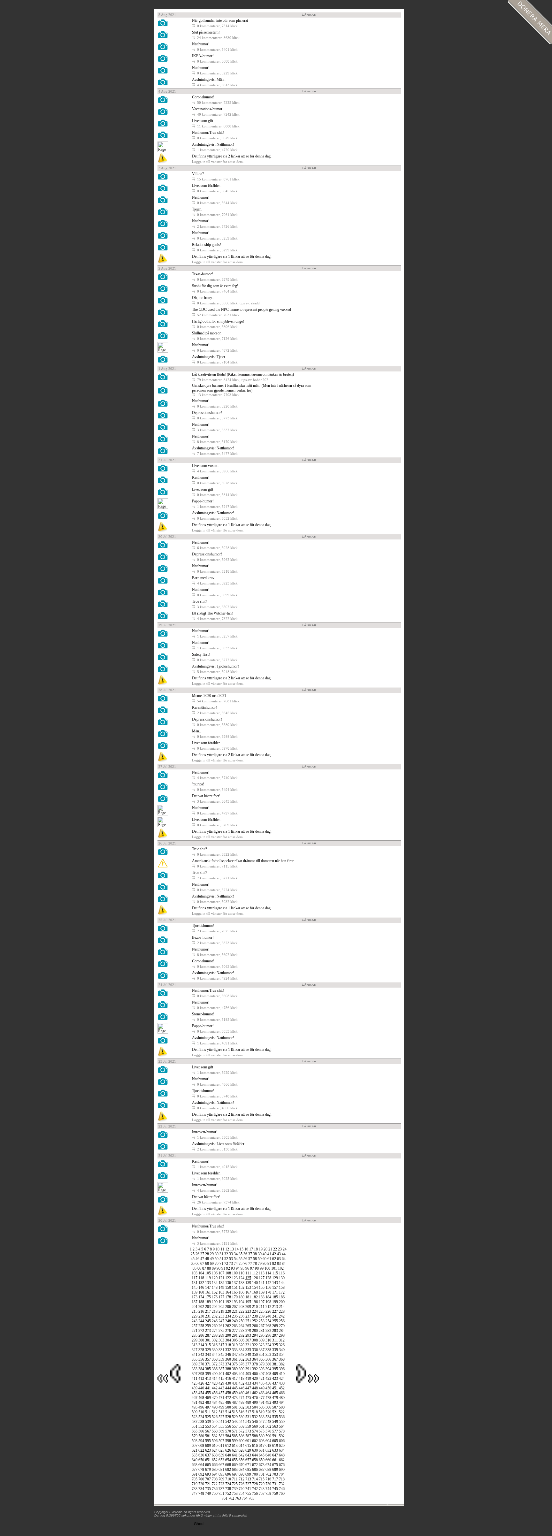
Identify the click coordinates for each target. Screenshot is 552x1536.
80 (264, 1263)
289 (221, 1335)
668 (228, 1465)
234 (228, 1316)
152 (241, 1287)
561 (261, 1426)
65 (193, 1263)
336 (255, 1350)
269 (275, 1326)
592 (282, 1436)
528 (228, 1417)
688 (268, 1469)
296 (268, 1335)
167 (248, 1292)
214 (282, 1306)
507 (275, 1407)
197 (261, 1302)
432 (241, 1383)
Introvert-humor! (205, 1132)
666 (215, 1465)
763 (238, 1498)
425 (194, 1383)
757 (261, 1493)
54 (236, 1259)
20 (265, 1249)
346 (228, 1354)
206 (228, 1306)
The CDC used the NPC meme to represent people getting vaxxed (241, 309)
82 (274, 1263)
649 (194, 1460)
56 (245, 1259)
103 (194, 1273)
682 (228, 1469)
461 (248, 1393)
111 (248, 1273)
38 (255, 1254)
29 (212, 1254)
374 (228, 1364)
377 (248, 1364)
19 (261, 1249)
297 (275, 1335)
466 (282, 1393)
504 (255, 1407)
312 (282, 1340)
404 (241, 1374)
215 (194, 1311)
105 (208, 1273)
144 (282, 1282)
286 (201, 1335)
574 (255, 1431)
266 (255, 1326)
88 (209, 1268)
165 (235, 1292)
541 (221, 1421)
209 (248, 1306)
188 (201, 1302)
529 (235, 1417)
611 (221, 1445)
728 (255, 1484)
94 (238, 1268)
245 (208, 1321)
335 (248, 1350)
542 (228, 1421)
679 (208, 1469)
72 (226, 1263)
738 (228, 1488)
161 (208, 1292)
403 (235, 1374)
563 (275, 1426)
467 (194, 1397)
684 (241, 1469)
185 (275, 1297)
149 (221, 1287)
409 (275, 1374)
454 (201, 1393)
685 (248, 1469)
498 (215, 1407)
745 (275, 1488)
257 (194, 1326)
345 (221, 1354)
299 (194, 1340)
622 (201, 1450)
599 (235, 1441)
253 (261, 1321)
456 (215, 1393)
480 (282, 1397)
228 (282, 1311)
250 (241, 1321)
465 (275, 1393)
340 (282, 1350)
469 (208, 1397)
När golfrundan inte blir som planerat (220, 20)
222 (241, 1311)
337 (261, 1350)
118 (201, 1278)
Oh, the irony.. (203, 297)
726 (241, 1484)
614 (241, 1445)
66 (197, 1263)
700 (255, 1474)
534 (268, 1417)
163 (221, 1292)
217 (208, 1311)
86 (199, 1268)
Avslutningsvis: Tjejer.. (209, 357)
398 (201, 1374)
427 (208, 1383)
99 (262, 1268)
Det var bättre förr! (206, 796)
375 (235, 1364)
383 (194, 1369)
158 (282, 1287)
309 (261, 1340)
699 (248, 1474)
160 (201, 1292)
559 (248, 1426)
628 (241, 1450)
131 (194, 1282)
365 (261, 1359)
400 (215, 1374)
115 (275, 1273)
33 (231, 1254)
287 (208, 1335)
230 (201, 1316)
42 (274, 1254)
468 (201, 1397)
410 (282, 1374)
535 (275, 1417)
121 (221, 1278)
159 (194, 1292)
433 (248, 1383)
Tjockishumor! (203, 925)
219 (221, 1311)
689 (275, 1469)
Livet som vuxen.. (205, 465)
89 (214, 1268)
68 (207, 1263)
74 (236, 1263)
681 (221, 1469)
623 (208, 1450)
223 (248, 1311)
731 (275, 1484)
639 (221, 1455)
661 (275, 1460)
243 (194, 1321)
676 (282, 1465)
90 (218, 1268)
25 (193, 1254)
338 (268, 1350)
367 (275, 1359)
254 (268, 1321)
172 (282, 1292)
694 (215, 1474)
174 (201, 1297)
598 (228, 1441)
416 (228, 1378)
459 (235, 1393)
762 (231, 1498)
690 (282, 1469)
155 (261, 1287)
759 (275, 1493)
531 (248, 1417)
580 (201, 1436)
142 (268, 1282)
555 (221, 1426)
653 (221, 1460)
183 (261, 1297)
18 (256, 1249)
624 (215, 1450)
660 (268, 1460)
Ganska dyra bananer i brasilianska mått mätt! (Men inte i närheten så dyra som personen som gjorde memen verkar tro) (251, 388)
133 (208, 1282)
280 (255, 1330)
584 (228, 1436)
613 (235, 1445)
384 (201, 1369)
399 (208, 1374)
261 (221, 1326)
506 (268, 1407)
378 (255, 1364)
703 (275, 1474)
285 (194, 1335)
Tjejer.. (197, 209)
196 (255, 1302)
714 (255, 1479)
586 (241, 1436)
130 (282, 1278)
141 (261, 1282)
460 (241, 1393)
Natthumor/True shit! (208, 132)
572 (241, 1431)
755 (248, 1493)
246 (215, 1321)
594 (201, 1441)
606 (282, 1441)
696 (228, 1474)
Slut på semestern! (206, 32)
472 (228, 1397)
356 (201, 1359)
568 (215, 1431)
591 (275, 1436)
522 (282, 1412)
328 (201, 1350)
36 (245, 1254)
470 (215, 1397)
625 (221, 1450)
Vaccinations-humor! (208, 109)
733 (194, 1488)
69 (212, 1263)
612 (228, 1445)
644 (255, 1455)
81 (269, 1263)
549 (275, 1421)
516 (241, 1412)
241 (275, 1316)
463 (261, 1393)
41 (269, 1254)
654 (228, 1460)
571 (235, 1431)
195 (248, 1302)
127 (261, 1278)
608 (201, 1445)
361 (235, 1359)
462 (255, 1393)
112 (255, 1273)
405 (248, 1374)
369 (194, 1364)
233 (221, 1316)
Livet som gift (202, 120)
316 (215, 1345)
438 (282, 1383)
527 (221, 1417)
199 (275, 1302)
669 (235, 1465)
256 (282, 1321)
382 (282, 1364)
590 (268, 1436)
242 (282, 1316)
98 (257, 1268)
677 (194, 1469)
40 (264, 1254)
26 (197, 1254)
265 (248, 1326)
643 (248, 1455)
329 (208, 1350)
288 (215, 1335)
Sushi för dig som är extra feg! (215, 286)
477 (261, 1397)
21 (270, 1249)
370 (201, 1364)
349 (248, 1354)
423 (275, 1378)
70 (216, 1263)
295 (261, 1335)
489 (248, 1402)
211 (261, 1306)
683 (235, 1469)
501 (235, 1407)
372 (215, 1364)
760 (282, 1493)
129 (275, 1278)
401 (221, 1374)
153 (248, 1287)
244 (201, 1321)
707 (208, 1479)
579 (194, 1436)
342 (201, 1354)
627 (235, 1450)
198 (268, 1302)
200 (282, 1302)
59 (260, 1259)
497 (208, 1407)
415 (221, 1378)
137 (235, 1282)
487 (235, 1402)
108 (228, 1273)
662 (282, 1460)
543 (235, 1421)
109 (235, 1273)
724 (228, 1484)
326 (282, 1345)
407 (261, 1374)
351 (261, 1354)
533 (261, 1417)
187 (194, 1302)
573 (248, 1431)
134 (215, 1282)
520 (268, 1412)
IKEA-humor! (203, 56)
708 (215, 1479)
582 (215, 1436)
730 (268, 1484)
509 (194, 1412)
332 (228, 1350)
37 (250, 1254)
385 (208, 1369)
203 (208, 1306)
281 (261, 1330)
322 (255, 1345)
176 (215, 1297)
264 (241, 1326)
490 (255, 1402)
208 (241, 1306)
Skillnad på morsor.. (207, 333)
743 (261, 1488)
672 (255, 1465)
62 (274, 1259)
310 (268, 1340)
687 (261, 1469)
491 (261, 1402)
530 (241, 1417)
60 (264, 1259)
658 (255, 1460)
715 (261, 1479)
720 (201, 1484)
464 (268, 1393)
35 (240, 1254)
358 (215, 1359)
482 (201, 1402)
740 (241, 1488)
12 (227, 1249)
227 (275, 1311)
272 (201, 1330)
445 (235, 1388)
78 (255, 1263)
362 (241, 1359)
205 (221, 1306)
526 (215, 1417)
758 (268, 1493)
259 (208, 1326)
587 (248, 1436)
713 (248, 1479)
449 (261, 1388)
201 (194, 1306)
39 (260, 1254)
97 (252, 1268)
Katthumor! (201, 477)
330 (215, 1350)
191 (221, 1302)
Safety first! (201, 654)
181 (248, 1297)
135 (221, 1282)
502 (241, 1407)
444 (228, 1388)
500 (228, 1407)
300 (201, 1340)
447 (248, 1388)
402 (228, 1374)
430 (228, 1383)
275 (221, 1330)
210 (255, 1306)
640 (228, 1455)
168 (255, 1292)
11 (222, 1249)
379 (261, 1364)
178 (228, 1297)
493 (275, 1402)
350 (255, 1354)
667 (221, 1465)
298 (282, 1335)
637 (208, 1455)
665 (208, 1465)
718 (282, 1479)
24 (285, 1249)
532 (255, 1417)
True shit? (199, 601)
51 (221, 1259)
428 (215, 1383)
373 (221, 1364)
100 (267, 1268)
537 (194, 1421)
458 (228, 1393)
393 (261, 1369)
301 (208, 1340)
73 (231, 1263)
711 (235, 1479)
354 (282, 1354)
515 (235, 1412)
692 (201, 1474)
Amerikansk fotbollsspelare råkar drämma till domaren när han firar (243, 861)
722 (215, 1484)
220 (228, 1311)
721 (208, 1484)
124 (241, 1278)
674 (268, 1465)
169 (261, 1292)
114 (268, 1273)
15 (241, 1249)
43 (279, 1254)
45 (193, 1259)
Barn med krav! (204, 578)
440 (201, 1388)
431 (235, 1383)
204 (215, 1306)
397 (194, 1374)
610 (215, 1445)
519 (261, 1412)
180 (241, 1297)
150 (228, 1287)
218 (215, 1311)
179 (235, 1297)
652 (215, 1460)
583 (221, 1436)
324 (268, 1345)
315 (208, 1345)
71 (221, 1263)
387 (221, 1369)
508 (282, 1407)
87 (204, 1268)
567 (208, 1431)
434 (255, 1383)
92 (228, 1268)
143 (275, 1282)
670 (241, 1465)
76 (245, 1263)
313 (194, 1345)
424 (282, 1378)
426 (201, 1383)
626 (228, 1450)
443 (221, 1388)
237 (248, 1316)
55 (240, 1259)
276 (228, 1330)
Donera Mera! (530, 22)
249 (235, 1321)
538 (201, 1421)
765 (251, 1498)
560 (255, 1426)
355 (194, 1359)
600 (241, 1441)
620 (282, 1445)
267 (261, 1326)
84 (284, 1263)
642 (241, 1455)
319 (235, 1345)
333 (235, 1350)
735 (208, 1488)
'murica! (198, 784)
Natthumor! (201, 44)
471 (221, 1397)
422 (268, 1378)
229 (194, 1316)
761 (224, 1498)
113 (261, 1273)
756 (255, 1493)
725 (235, 1484)
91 (223, 1268)
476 (255, 1397)
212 (268, 1306)
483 (208, 1402)
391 (248, 1369)
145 (194, 1287)
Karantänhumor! (204, 707)
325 (275, 1345)
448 (255, 1388)
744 (268, 1488)
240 (268, 1316)
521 (275, 1412)
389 (235, 1369)
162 (215, 1292)
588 (255, 1436)
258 (201, 1326)
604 (268, 1441)
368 (282, 1359)
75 (240, 1263)
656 (241, 1460)
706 (201, 1479)
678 (201, 1469)
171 (275, 1292)
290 (228, 1335)
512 (215, 1412)
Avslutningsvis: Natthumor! (213, 144)
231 (208, 1316)
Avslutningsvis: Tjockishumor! (215, 666)
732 (282, 1484)
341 (194, 1354)
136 (228, 1282)
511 (208, 1412)
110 (241, 1273)
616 (255, 1445)
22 (275, 1249)
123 (235, 1278)
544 (241, 1421)
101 (274, 1268)
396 (282, 1369)
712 (241, 1479)
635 (194, 1455)
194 (241, 1302)
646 (268, 1455)
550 (282, 1421)
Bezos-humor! (203, 937)
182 (255, 1297)
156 (268, 1287)
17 (251, 1249)
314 (201, 1345)
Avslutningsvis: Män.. (209, 79)
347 (235, 1354)
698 (241, 1474)
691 (194, 1474)
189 (208, 1302)
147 (208, 1287)
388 (228, 1369)
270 (282, 1326)
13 (232, 1249)
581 (208, 1436)
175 (208, 1297)
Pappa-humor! (203, 501)
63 (279, 1259)
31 (221, 1254)
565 (194, 1431)
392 (255, 1369)
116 (282, 1273)
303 (221, 1340)
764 (245, 1498)
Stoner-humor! (203, 1014)
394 (268, 1369)
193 (235, 1302)
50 (216, 1259)
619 (275, 1445)
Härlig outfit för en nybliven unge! (218, 321)
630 (255, 1450)
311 (275, 1340)
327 (194, 1350)
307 (248, 1340)
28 (207, 1254)
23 (280, 1249)
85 (194, 1268)
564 (282, 1426)
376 (241, 1364)
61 (269, 1259)
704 (282, 1474)
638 (215, 1455)
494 (282, 1402)
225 (261, 1311)
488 (241, 1402)
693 (208, 1474)
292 (241, 1335)
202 (201, 1306)
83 (279, 1263)
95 (242, 1268)
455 (208, 1393)
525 (208, 1417)
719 (194, 1484)
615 (248, 1445)
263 (235, 1326)
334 (241, 1350)
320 (241, 1345)
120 (215, 1278)
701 (261, 1474)
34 (236, 1254)
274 (215, 1330)
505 (261, 1407)
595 (208, 1441)
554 (215, 1426)
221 (235, 1311)
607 (194, 1445)
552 (201, 1426)
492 (268, 1402)
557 (235, 1426)
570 (228, 1431)
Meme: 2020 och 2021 (209, 695)
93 (233, 1268)
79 (260, 1263)
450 (268, 1388)
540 (215, 1421)
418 (241, 1378)
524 (201, 1417)
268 (268, 1326)
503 (248, 1407)
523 (194, 1417)
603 (261, 1441)
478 (268, 1397)
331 (221, 1350)
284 (282, 1330)
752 (228, 1493)
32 (226, 1254)
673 (261, 1465)
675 (275, 1465)
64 (284, 1259)
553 (208, 1426)
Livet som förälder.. (206, 185)
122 (228, 1278)
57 (250, 1259)
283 (275, 1330)
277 (235, 1330)
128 (268, 1278)
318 (228, 1345)
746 (282, 1488)
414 (215, 1378)
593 (194, 1441)
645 (261, 1455)
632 (268, 1450)
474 (241, 1397)
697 (235, 1474)
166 (241, 1292)
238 (255, 1316)
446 (241, 1388)
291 (235, 1335)
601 (248, 1441)
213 (275, 1306)
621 (194, 1450)
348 (241, 1354)
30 (216, 1254)
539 (208, 1421)
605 (275, 1441)
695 (221, 1474)
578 (282, 1431)
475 (248, 1397)
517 (248, 1412)
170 (268, 1292)
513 (221, 1412)
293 (248, 1335)
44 (284, 1254)
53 (231, 1259)
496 (201, 1407)
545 (248, 1421)
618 (268, 1445)
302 (215, 1340)
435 (261, 1383)
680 (215, 1469)
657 (248, 1460)
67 (202, 1263)
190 (215, 1302)
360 (228, 1359)
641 (235, 1455)
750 (215, 1493)
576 (268, 1431)
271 (194, 1330)
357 (208, 1359)
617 (261, 1445)
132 (201, 1282)
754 (241, 1493)
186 (282, 1297)
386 (215, 1369)
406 (255, 1374)
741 (248, 1488)
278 (241, 1330)
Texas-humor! (202, 274)
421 (261, 1378)
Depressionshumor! (207, 412)
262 (228, 1326)
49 (212, 1259)
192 (228, 1302)
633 (275, 1450)
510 (201, 1412)
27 (202, 1254)
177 (221, 1297)
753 (235, 1493)
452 (282, 1388)
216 (201, 1311)
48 (207, 1259)
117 (194, 1278)
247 (221, 1321)
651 (208, 1460)
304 (228, 1340)
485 (221, 1402)
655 (235, 1460)
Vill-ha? (198, 174)
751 (221, 1493)
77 (250, 1263)
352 (268, 1354)
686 (255, 1469)
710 (228, 1479)
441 (208, 1388)
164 (228, 1292)
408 (268, 1374)
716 (268, 1479)
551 (194, 1426)
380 (268, 1364)
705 (194, 1479)
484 (215, 1402)
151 (235, 1287)
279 (248, 1330)
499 (221, 1407)
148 (215, 1287)
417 (235, 1378)
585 (235, 1436)
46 (197, 1259)
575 (261, 1431)
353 (275, 1354)
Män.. (196, 731)
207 (235, 1306)
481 (194, 1402)
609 (208, 1445)
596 (215, 1441)
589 (261, 1436)
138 (241, 1282)
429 (221, 1383)
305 (235, 1340)
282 (268, 1330)
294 (255, 1335)
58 (255, 1259)
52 (226, 1259)
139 (248, 1282)
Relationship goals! (206, 244)
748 (201, 1493)
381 (275, 1364)
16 (246, 1249)
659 (261, 1460)
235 (235, 1316)
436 (268, 1383)
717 (275, 1479)
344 (215, 1354)
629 (248, 1450)
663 (194, 1465)
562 (268, 1426)
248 (228, 1321)
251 (248, 1321)
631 (261, 1450)
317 (221, 1345)
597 (221, 1441)
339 (275, 1350)
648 (282, 1455)
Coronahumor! (203, 97)
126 (255, 1278)
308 (255, 1340)
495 (194, 1407)
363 (248, 1359)
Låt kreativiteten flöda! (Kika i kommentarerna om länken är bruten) (243, 374)
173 (194, 1297)
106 (215, 1273)
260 (215, 1326)
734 (201, 1488)
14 (237, 1249)
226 (268, 1311)
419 (248, 1378)
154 (255, 1287)
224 (255, 1311)
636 (201, 1455)
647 (275, 1455)
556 (228, 1426)
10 (217, 1249)
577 (275, 1431)
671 (248, 1465)
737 (221, 1488)
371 (208, 1364)
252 (255, 1321)
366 (268, 1359)
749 (208, 1493)
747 (194, 1493)
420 (255, 1378)
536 (282, 1417)
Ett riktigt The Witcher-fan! (212, 613)
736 (215, 1488)
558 (241, 1426)
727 (248, 1484)
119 (208, 1278)
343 (208, 1354)
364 (255, 1359)
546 (255, 1421)
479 (275, 1397)
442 (215, 1388)
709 (221, 1479)
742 (255, 1488)
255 (275, 1321)
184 (268, 1297)
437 (275, 1383)
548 (268, 1421)
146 (201, 1287)
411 (194, 1378)
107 (221, 1273)
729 (261, 1484)
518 (255, 1412)
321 (248, 1345)
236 (241, 1316)
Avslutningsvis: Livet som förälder (218, 1144)
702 (268, 1474)
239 (261, 1316)
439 (194, 1388)
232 (215, 1316)
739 (235, 1488)
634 (282, 1450)
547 (261, 1421)
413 (208, 1378)
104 (201, 1273)
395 (275, 1369)
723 (221, 1484)
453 (194, 1393)
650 (201, 1460)
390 (241, 1369)
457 (221, 1393)
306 (241, 1340)
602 (255, 1441)
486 (228, 1402)
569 (221, 1431)
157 (275, 1287)
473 (235, 1397)
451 (275, 1388)
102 (281, 1268)
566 (201, 1431)
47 (202, 1259)
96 (247, 1268)
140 (255, 1282)
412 (201, 1378)
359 (221, 1359)
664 (201, 1465)
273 (208, 1330)
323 (261, 1345)
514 (228, 1412)
